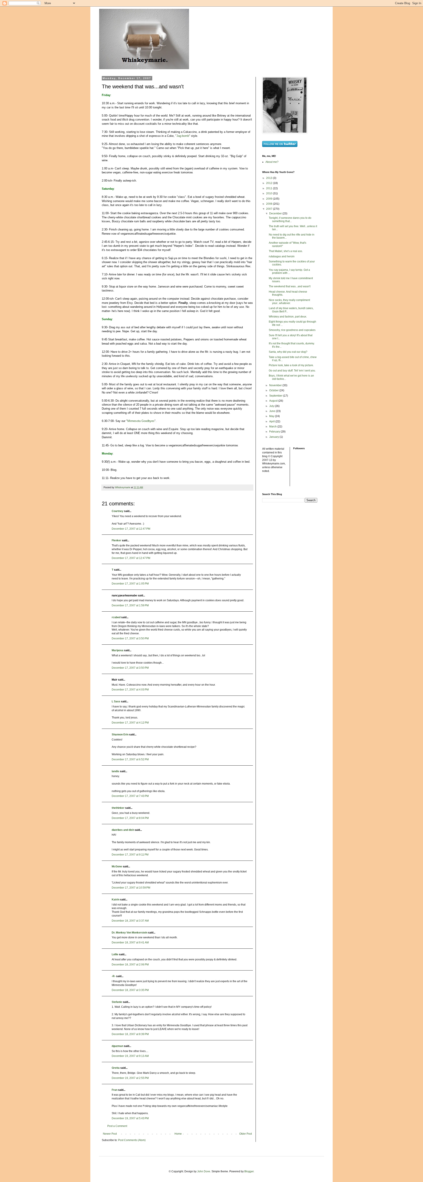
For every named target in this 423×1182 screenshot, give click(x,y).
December (275, 213)
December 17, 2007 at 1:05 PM (130, 583)
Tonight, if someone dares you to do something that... (290, 219)
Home (178, 1133)
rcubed (116, 617)
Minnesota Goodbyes (140, 421)
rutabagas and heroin (282, 256)
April (272, 421)
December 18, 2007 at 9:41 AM (130, 942)
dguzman (117, 1046)
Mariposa (117, 650)
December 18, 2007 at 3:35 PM (130, 990)
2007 (269, 208)
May (272, 416)
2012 (269, 183)
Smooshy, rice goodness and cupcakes (292, 330)
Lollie (115, 954)
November (275, 385)
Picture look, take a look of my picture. (291, 365)
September (276, 395)
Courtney (117, 511)
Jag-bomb (182, 135)
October (274, 390)
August (273, 400)
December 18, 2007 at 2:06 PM (130, 964)
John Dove (203, 1171)
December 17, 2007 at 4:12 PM (130, 722)
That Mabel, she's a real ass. (286, 251)
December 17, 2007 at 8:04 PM (130, 818)
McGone (117, 866)
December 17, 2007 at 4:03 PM (130, 689)
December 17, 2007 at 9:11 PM (130, 854)
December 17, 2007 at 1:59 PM (130, 605)
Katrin (115, 899)
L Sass (116, 701)
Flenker (116, 540)
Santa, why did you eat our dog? (288, 351)
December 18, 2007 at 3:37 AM (130, 920)
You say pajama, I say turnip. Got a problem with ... (289, 271)
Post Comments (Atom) (132, 1140)
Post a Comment (117, 1126)
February (275, 431)
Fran (114, 1089)
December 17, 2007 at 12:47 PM (131, 528)
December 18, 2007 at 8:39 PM (130, 1034)
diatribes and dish (123, 829)
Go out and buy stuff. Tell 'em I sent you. (292, 370)
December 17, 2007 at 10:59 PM (131, 887)
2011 (269, 188)
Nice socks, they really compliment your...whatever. (289, 302)
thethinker (118, 807)
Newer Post (110, 1133)
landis (115, 771)
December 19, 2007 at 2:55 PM (130, 1078)
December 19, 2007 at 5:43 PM (130, 1118)
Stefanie (117, 1002)
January (274, 436)
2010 (269, 193)
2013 (269, 178)
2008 (269, 203)
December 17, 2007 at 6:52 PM (130, 759)
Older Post (245, 1133)
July (272, 406)
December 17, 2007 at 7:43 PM (130, 796)
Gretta (116, 1067)
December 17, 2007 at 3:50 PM (130, 638)
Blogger (249, 1171)
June (272, 411)
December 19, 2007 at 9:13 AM (130, 1056)
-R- (113, 976)
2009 (269, 198)
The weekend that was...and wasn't (289, 286)
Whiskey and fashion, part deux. (288, 316)
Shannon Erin (120, 734)
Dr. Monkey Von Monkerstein (129, 932)
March (273, 426)
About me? (271, 161)
